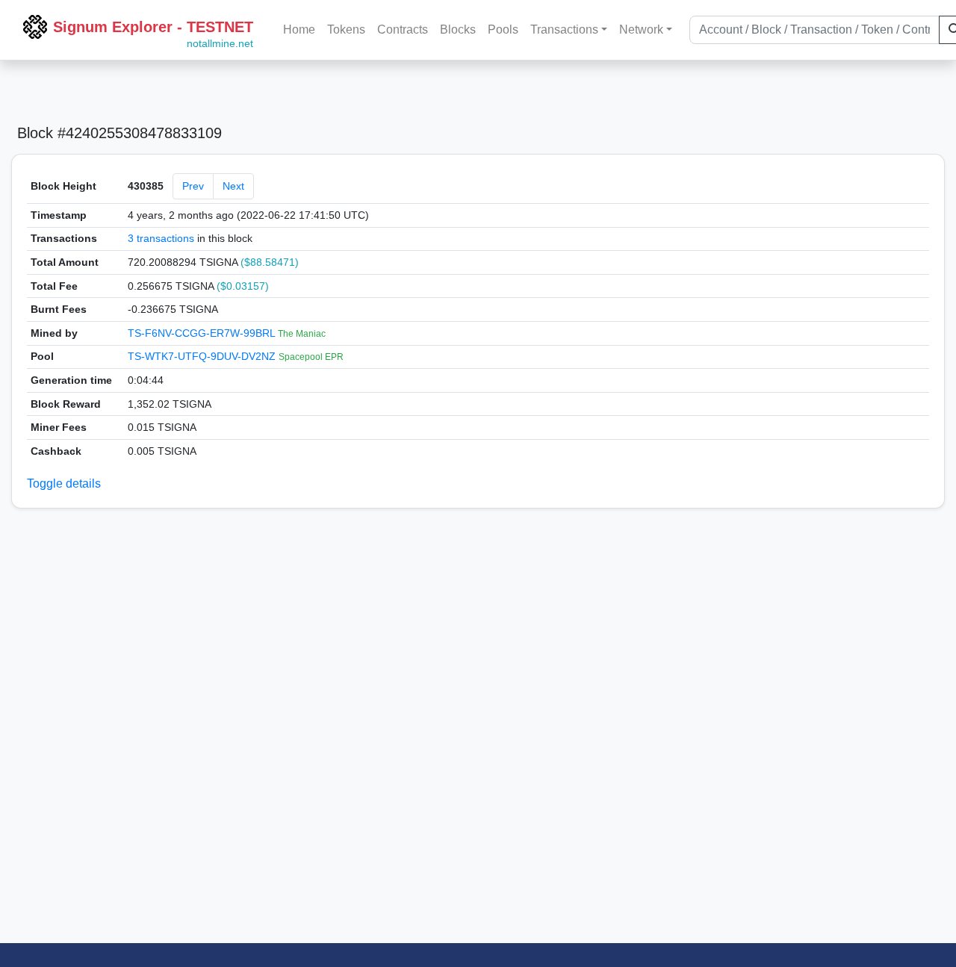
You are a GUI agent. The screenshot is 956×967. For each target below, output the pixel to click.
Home (299, 29)
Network (641, 29)
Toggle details (64, 483)
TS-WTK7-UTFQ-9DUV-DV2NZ (203, 356)
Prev (193, 186)
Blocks (458, 29)
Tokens (346, 29)
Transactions (564, 29)
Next (233, 186)
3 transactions (161, 238)
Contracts (402, 29)
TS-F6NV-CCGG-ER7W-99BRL (203, 333)
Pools (503, 29)
